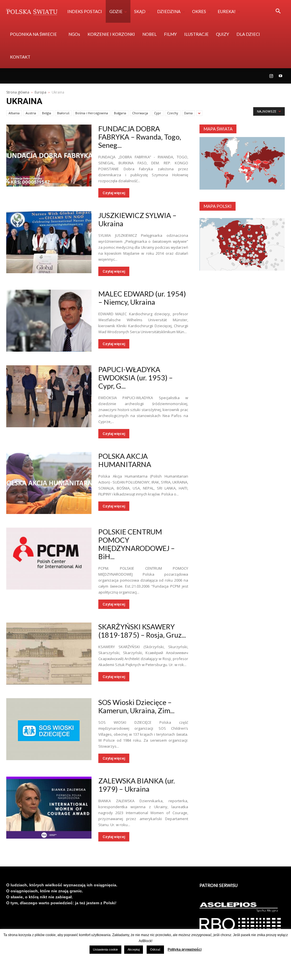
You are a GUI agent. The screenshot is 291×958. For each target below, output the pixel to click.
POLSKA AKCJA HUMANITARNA (124, 460)
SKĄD (140, 11)
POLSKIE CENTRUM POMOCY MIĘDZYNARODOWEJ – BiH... (136, 544)
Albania (14, 113)
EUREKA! (227, 11)
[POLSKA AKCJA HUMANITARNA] (49, 483)
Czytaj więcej (114, 193)
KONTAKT (20, 56)
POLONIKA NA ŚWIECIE (33, 34)
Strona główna (17, 92)
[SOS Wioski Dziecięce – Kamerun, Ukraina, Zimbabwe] (49, 729)
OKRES (199, 11)
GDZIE (115, 11)
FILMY (170, 34)
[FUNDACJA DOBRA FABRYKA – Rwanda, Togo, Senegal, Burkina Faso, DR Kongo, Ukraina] (49, 155)
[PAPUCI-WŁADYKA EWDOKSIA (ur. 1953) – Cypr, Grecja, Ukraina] (49, 396)
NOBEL (149, 34)
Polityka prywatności (184, 949)
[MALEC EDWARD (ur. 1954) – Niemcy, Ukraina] (49, 321)
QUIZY (222, 34)
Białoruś (63, 113)
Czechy (172, 113)
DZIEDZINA (168, 11)
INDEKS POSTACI (84, 11)
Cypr (157, 113)
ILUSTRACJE (196, 34)
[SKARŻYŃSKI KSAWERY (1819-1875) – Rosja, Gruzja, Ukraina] (49, 654)
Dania (188, 113)
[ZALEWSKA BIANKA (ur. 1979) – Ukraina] (49, 808)
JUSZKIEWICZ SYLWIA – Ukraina (137, 219)
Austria (31, 113)
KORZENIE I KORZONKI (111, 34)
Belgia (46, 113)
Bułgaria (120, 113)
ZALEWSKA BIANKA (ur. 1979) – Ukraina (136, 784)
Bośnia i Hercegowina (91, 113)
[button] (278, 11)
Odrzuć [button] (155, 949)
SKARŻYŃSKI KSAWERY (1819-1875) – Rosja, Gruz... (142, 630)
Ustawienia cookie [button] (105, 949)
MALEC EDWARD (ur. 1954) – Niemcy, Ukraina (142, 297)
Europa (40, 92)
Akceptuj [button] (134, 949)
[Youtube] (280, 76)
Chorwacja (140, 113)
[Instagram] (271, 76)
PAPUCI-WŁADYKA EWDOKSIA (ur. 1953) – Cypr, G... (135, 377)
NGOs (74, 34)
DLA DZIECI (248, 34)
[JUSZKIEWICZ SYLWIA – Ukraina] (49, 242)
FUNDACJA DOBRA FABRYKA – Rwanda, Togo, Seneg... (139, 136)
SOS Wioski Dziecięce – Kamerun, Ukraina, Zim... (136, 706)
